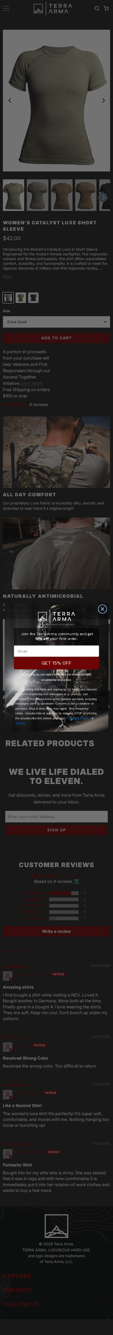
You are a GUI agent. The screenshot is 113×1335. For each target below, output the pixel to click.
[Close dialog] (103, 609)
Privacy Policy (78, 718)
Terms (20, 723)
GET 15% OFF (56, 663)
